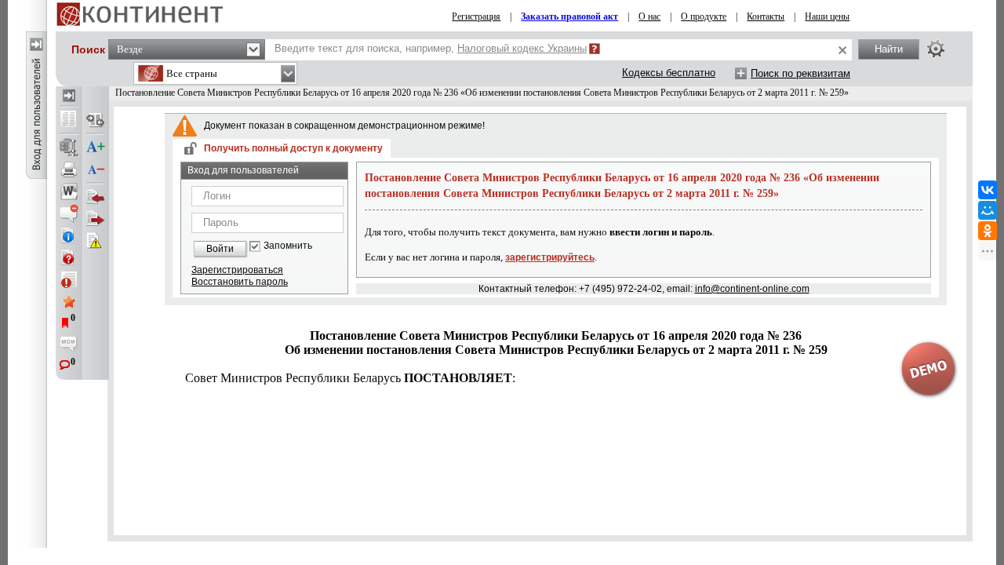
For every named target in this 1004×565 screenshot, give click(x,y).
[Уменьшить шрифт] (95, 169)
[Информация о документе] (69, 235)
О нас (649, 16)
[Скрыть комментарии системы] (69, 213)
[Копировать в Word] (69, 191)
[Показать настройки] (935, 48)
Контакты (765, 16)
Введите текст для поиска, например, (431, 48)
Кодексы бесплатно (668, 72)
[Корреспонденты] (95, 197)
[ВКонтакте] (987, 189)
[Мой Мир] (987, 210)
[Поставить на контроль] (69, 279)
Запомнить (288, 246)
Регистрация (476, 16)
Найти (889, 49)
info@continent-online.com (752, 288)
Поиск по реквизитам (800, 73)
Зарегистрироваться (237, 269)
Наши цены (827, 16)
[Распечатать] (69, 169)
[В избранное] (69, 301)
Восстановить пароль (239, 281)
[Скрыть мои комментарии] (69, 345)
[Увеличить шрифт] (95, 147)
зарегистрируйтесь (550, 257)
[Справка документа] (69, 257)
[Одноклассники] (987, 230)
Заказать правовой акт (569, 16)
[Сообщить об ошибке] (95, 240)
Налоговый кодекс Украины (522, 48)
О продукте (703, 16)
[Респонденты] (95, 219)
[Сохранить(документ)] (69, 147)
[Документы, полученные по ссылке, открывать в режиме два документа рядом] (69, 120)
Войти (220, 248)
